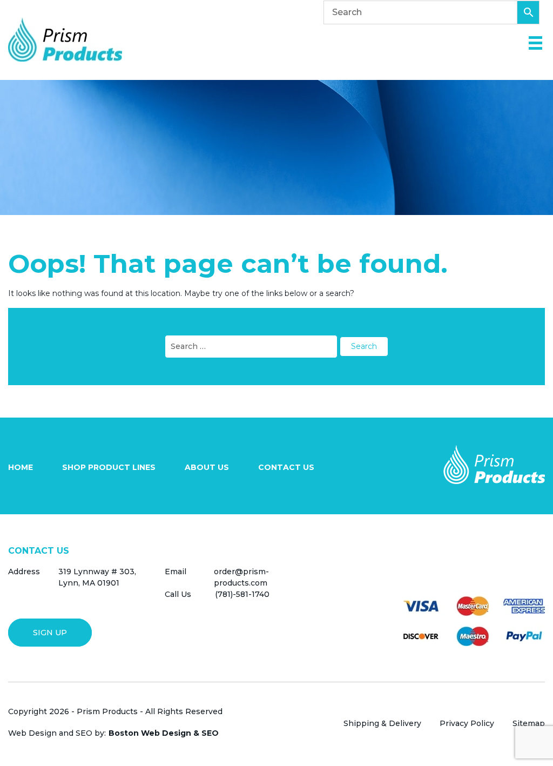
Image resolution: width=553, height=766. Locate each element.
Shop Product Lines (109, 467)
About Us (207, 467)
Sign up (50, 632)
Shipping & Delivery (382, 723)
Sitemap (528, 723)
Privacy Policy (467, 723)
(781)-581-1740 (242, 594)
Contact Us (286, 467)
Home (20, 467)
